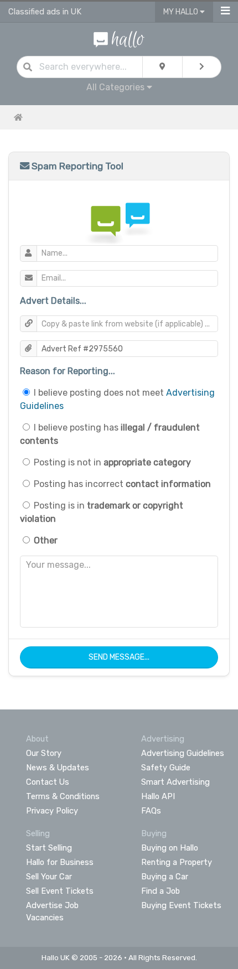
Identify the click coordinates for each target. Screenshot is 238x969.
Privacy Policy (52, 811)
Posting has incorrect (122, 484)
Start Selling (49, 848)
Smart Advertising (175, 782)
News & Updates (57, 768)
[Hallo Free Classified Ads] (119, 38)
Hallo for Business (60, 862)
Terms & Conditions (63, 796)
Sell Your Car (49, 877)
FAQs (151, 811)
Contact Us (47, 782)
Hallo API (158, 796)
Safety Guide (165, 768)
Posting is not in (112, 462)
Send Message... (119, 657)
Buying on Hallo (169, 848)
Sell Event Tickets (60, 891)
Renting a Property (176, 862)
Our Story (43, 753)
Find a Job (160, 891)
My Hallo (181, 12)
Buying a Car (164, 877)
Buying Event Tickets (181, 905)
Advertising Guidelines (182, 753)
